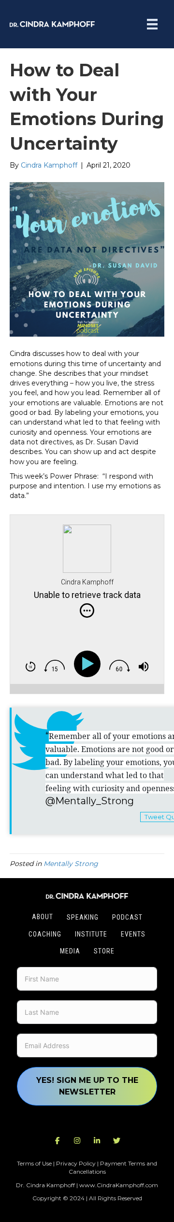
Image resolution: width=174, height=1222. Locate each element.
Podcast (127, 917)
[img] (87, 610)
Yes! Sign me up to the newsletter (87, 1086)
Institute (91, 934)
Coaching (45, 934)
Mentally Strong (71, 863)
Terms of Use (34, 1163)
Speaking (83, 917)
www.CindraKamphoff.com (118, 1185)
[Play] (89, 664)
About (42, 917)
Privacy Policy (76, 1163)
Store (104, 951)
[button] (57, 1141)
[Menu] (152, 24)
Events (133, 934)
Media (70, 951)
